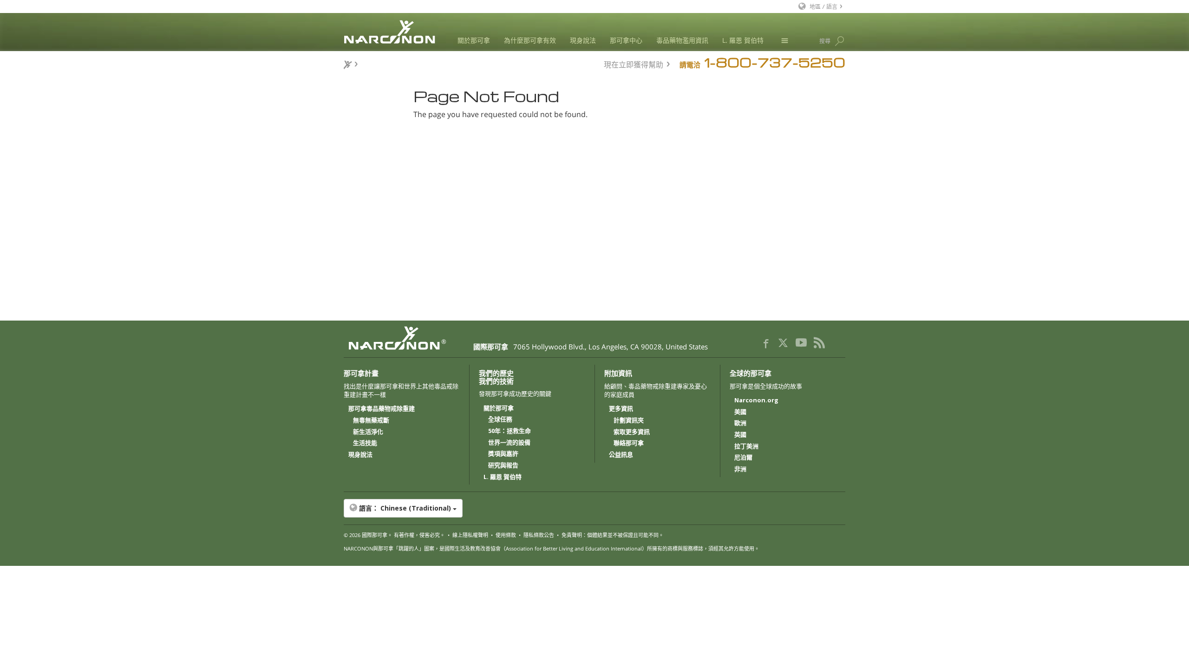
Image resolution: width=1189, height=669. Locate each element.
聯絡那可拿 (629, 443)
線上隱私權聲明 (470, 534)
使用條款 (506, 534)
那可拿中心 (626, 40)
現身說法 (583, 40)
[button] (594, 508)
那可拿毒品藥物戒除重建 (381, 409)
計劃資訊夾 (629, 420)
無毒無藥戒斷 (371, 420)
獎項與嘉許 (503, 454)
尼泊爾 (743, 457)
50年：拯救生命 (509, 431)
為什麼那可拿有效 (530, 40)
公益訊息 (621, 455)
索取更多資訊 (632, 432)
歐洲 (740, 423)
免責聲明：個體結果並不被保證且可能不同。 (613, 534)
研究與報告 (503, 465)
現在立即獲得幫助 (633, 63)
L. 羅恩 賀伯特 (743, 40)
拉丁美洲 (746, 446)
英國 (740, 435)
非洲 (740, 469)
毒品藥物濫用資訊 (682, 40)
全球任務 (500, 419)
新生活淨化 (368, 432)
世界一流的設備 (509, 442)
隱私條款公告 (538, 534)
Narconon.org (756, 400)
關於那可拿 (473, 40)
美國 (740, 412)
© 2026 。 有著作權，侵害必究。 (394, 534)
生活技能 (365, 443)
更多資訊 (621, 409)
